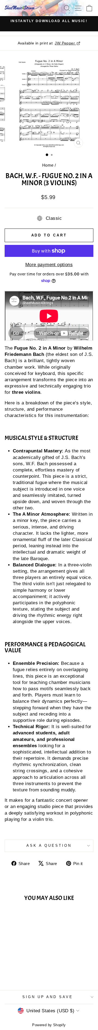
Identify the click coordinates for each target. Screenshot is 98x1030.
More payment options (49, 264)
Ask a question (49, 845)
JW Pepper (65, 43)
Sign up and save (47, 997)
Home (48, 165)
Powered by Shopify (49, 1025)
